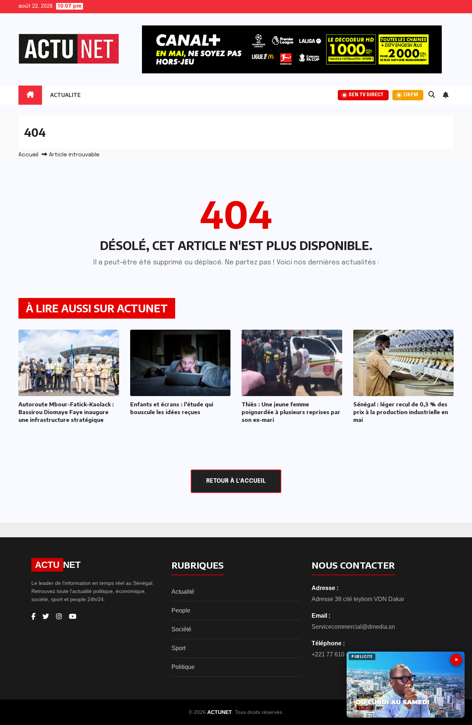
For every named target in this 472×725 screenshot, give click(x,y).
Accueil (28, 155)
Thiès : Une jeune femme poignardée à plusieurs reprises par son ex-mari (291, 412)
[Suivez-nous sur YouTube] (72, 616)
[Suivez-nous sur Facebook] (33, 616)
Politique (183, 667)
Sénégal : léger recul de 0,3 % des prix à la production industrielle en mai (400, 412)
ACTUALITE (65, 95)
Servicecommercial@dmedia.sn (353, 627)
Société (181, 629)
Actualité (182, 592)
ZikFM (410, 95)
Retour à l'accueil (236, 481)
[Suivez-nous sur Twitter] (45, 616)
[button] (431, 95)
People (180, 610)
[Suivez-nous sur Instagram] (59, 616)
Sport (178, 648)
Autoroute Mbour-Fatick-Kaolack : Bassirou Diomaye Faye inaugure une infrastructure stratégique (66, 412)
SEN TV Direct (366, 95)
